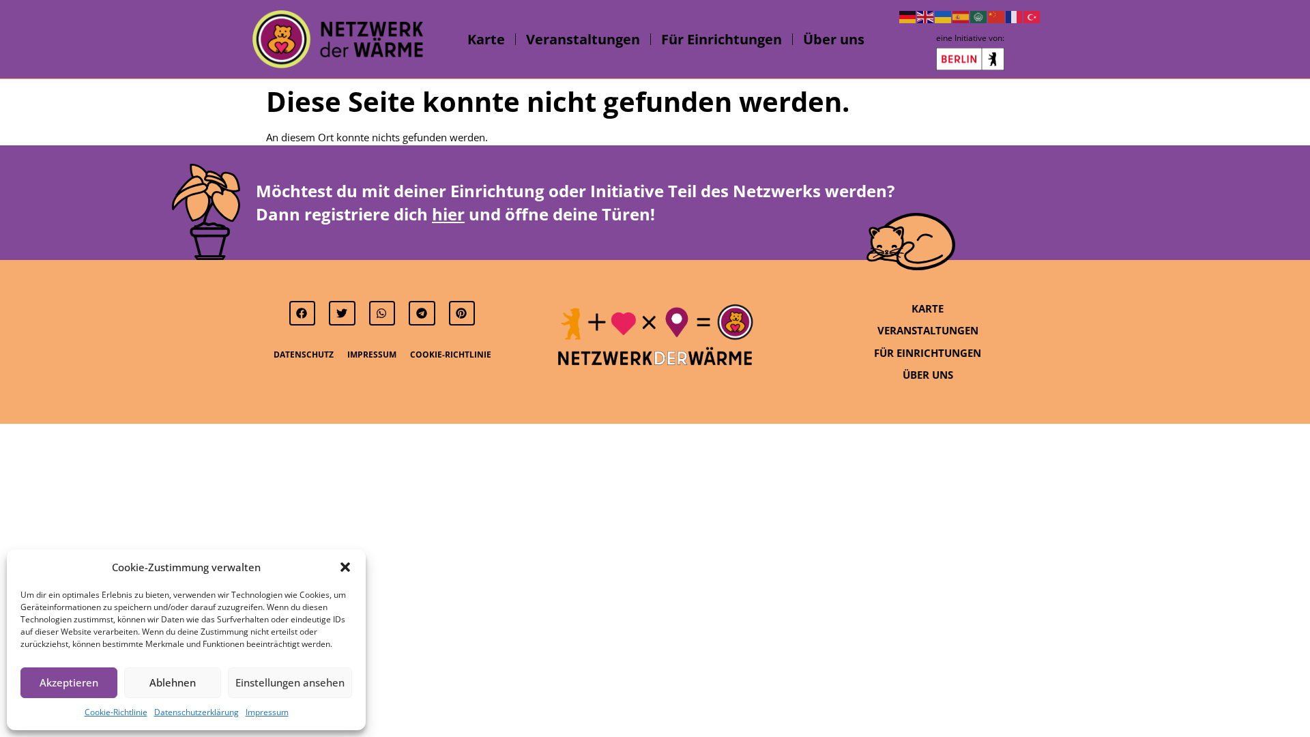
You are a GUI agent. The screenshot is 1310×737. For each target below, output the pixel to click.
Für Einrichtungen (721, 39)
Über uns (833, 39)
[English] (926, 16)
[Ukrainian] (943, 16)
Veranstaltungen (583, 39)
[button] (345, 567)
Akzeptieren (69, 682)
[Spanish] (961, 16)
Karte (486, 39)
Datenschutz (304, 354)
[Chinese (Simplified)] (997, 16)
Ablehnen (172, 682)
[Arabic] (979, 16)
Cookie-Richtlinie (116, 712)
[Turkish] (1032, 16)
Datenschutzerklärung (196, 712)
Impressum (267, 712)
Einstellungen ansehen (290, 682)
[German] (908, 16)
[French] (1014, 16)
